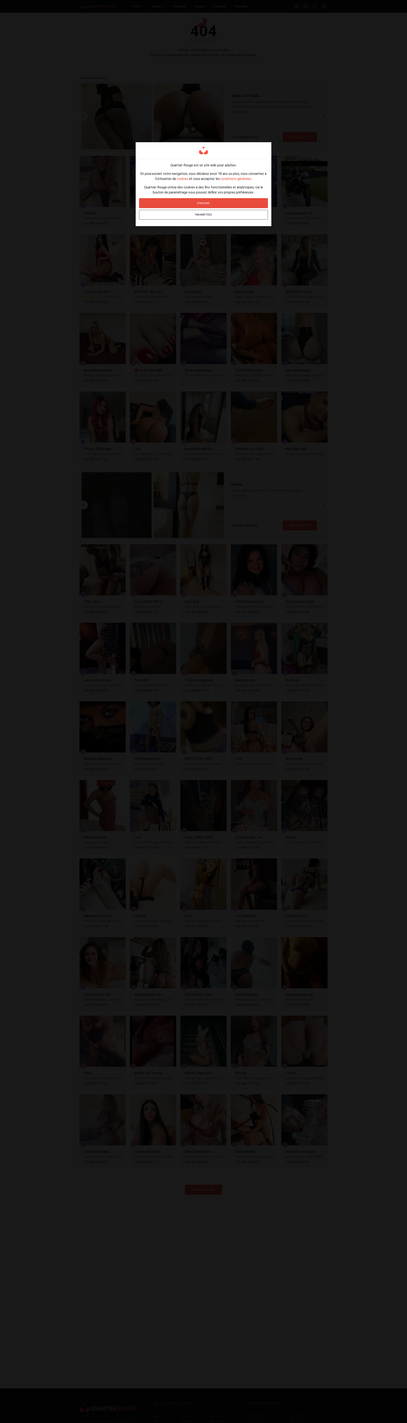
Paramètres (203, 214)
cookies (182, 179)
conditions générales (236, 179)
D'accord (203, 203)
